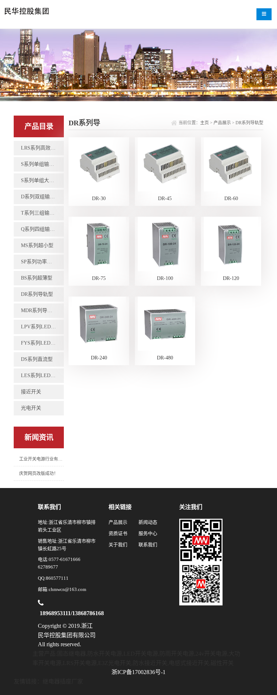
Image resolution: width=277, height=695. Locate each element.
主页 (204, 122)
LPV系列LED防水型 (42, 326)
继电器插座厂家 (63, 681)
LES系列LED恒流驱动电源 (42, 375)
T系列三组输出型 (40, 213)
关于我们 (118, 544)
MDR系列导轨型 (39, 310)
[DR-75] (99, 243)
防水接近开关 (150, 663)
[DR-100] (165, 243)
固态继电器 (71, 654)
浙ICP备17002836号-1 (138, 672)
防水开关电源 (104, 654)
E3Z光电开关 (114, 663)
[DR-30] (99, 164)
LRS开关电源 (80, 663)
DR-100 (165, 278)
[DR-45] (165, 164)
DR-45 (165, 198)
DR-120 (231, 278)
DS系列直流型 (37, 359)
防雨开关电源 (176, 654)
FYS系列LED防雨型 (42, 343)
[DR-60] (231, 164)
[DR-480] (165, 323)
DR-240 (99, 358)
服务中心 (147, 533)
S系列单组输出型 (40, 164)
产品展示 (222, 122)
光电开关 (31, 408)
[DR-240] (99, 323)
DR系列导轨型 (37, 294)
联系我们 (147, 544)
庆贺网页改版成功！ (38, 473)
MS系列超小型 (37, 245)
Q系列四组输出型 (40, 229)
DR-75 (99, 278)
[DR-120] (231, 243)
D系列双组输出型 (40, 196)
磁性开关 (222, 663)
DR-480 (165, 358)
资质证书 (118, 533)
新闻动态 (147, 522)
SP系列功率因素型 (41, 261)
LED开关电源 (140, 654)
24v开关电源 (211, 654)
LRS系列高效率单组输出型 (42, 148)
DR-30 (99, 198)
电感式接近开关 (189, 663)
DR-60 (231, 198)
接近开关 (31, 391)
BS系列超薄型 (36, 278)
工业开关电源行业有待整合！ (41, 459)
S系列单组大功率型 (42, 180)
